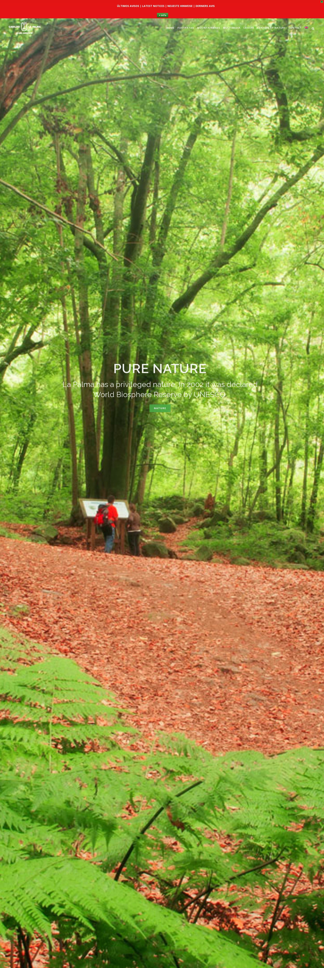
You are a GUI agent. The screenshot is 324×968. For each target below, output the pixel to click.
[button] (319, 3)
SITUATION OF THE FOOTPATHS (160, 385)
